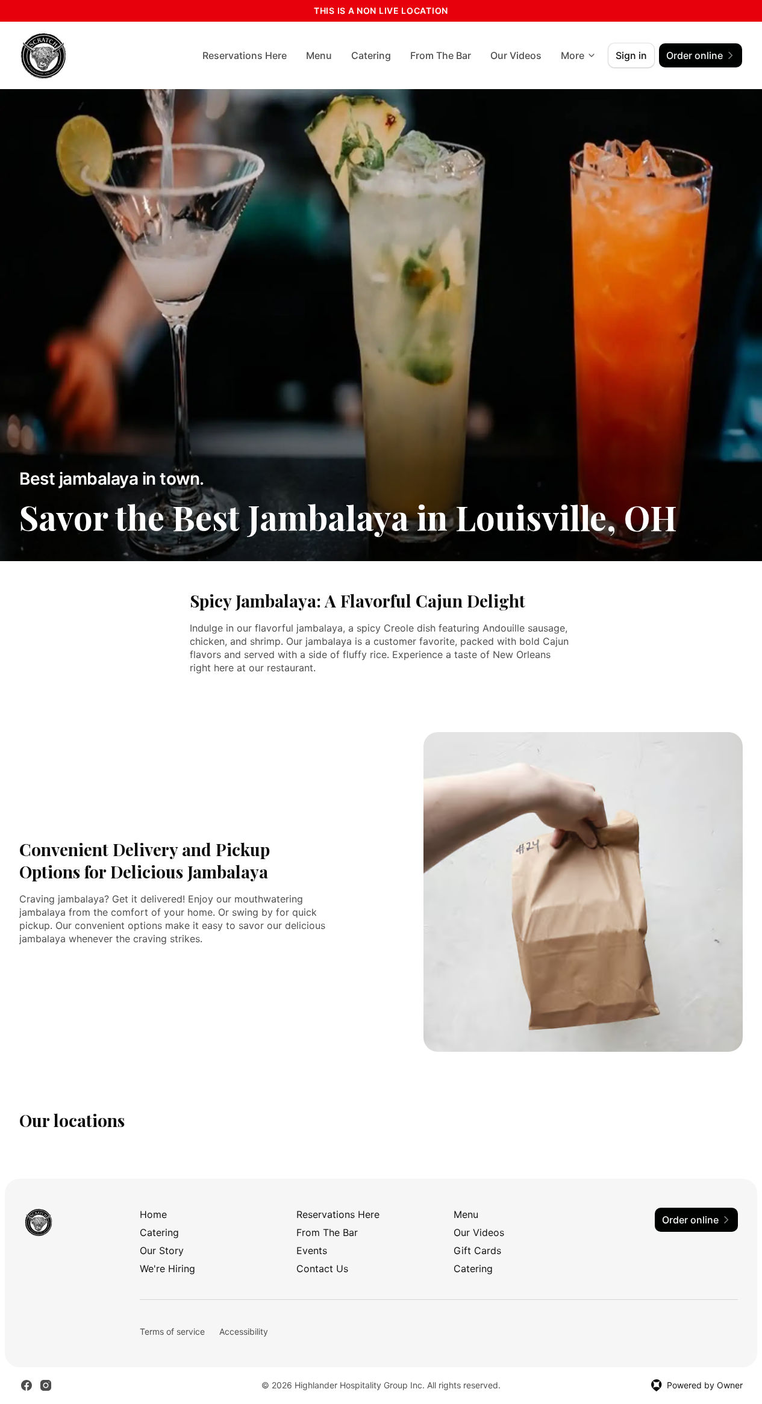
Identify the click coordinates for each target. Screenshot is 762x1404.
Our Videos (516, 55)
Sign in (631, 55)
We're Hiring (167, 1269)
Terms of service (172, 1331)
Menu (319, 55)
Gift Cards (477, 1250)
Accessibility (243, 1331)
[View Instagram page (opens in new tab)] (46, 1385)
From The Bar (440, 55)
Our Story (162, 1250)
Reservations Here (244, 55)
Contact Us (322, 1269)
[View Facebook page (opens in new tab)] (26, 1385)
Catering (371, 55)
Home (153, 1214)
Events (311, 1250)
